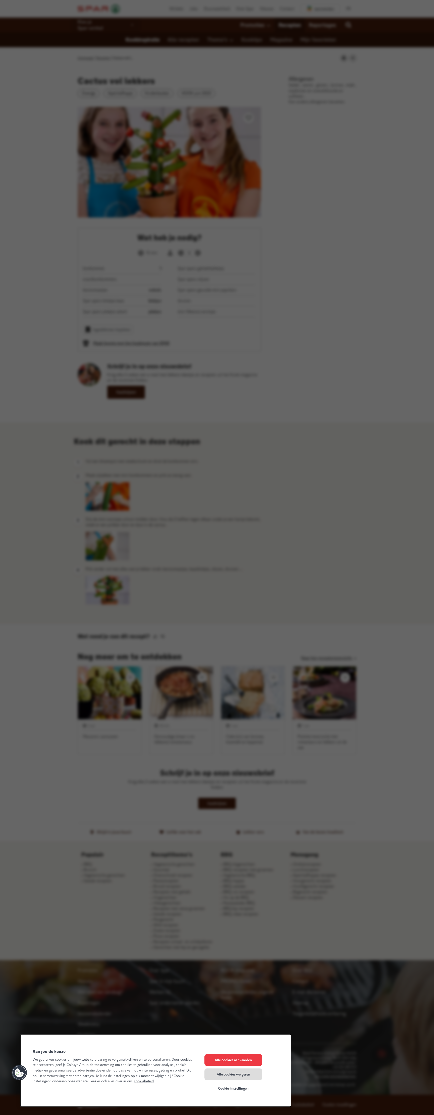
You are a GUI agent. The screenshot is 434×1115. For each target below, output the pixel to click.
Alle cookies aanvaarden (233, 1060)
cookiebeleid (144, 1081)
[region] (155, 1070)
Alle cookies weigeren (233, 1074)
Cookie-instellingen (233, 1088)
